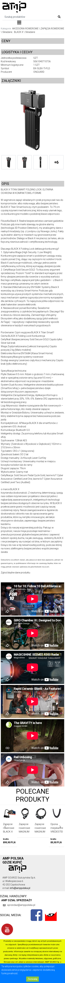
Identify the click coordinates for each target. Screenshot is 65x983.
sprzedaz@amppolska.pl (21, 905)
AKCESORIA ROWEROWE (25, 28)
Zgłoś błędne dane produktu (15, 572)
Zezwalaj (32, 979)
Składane (7, 32)
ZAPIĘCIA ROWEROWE (52, 28)
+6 (56, 162)
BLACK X (18, 32)
